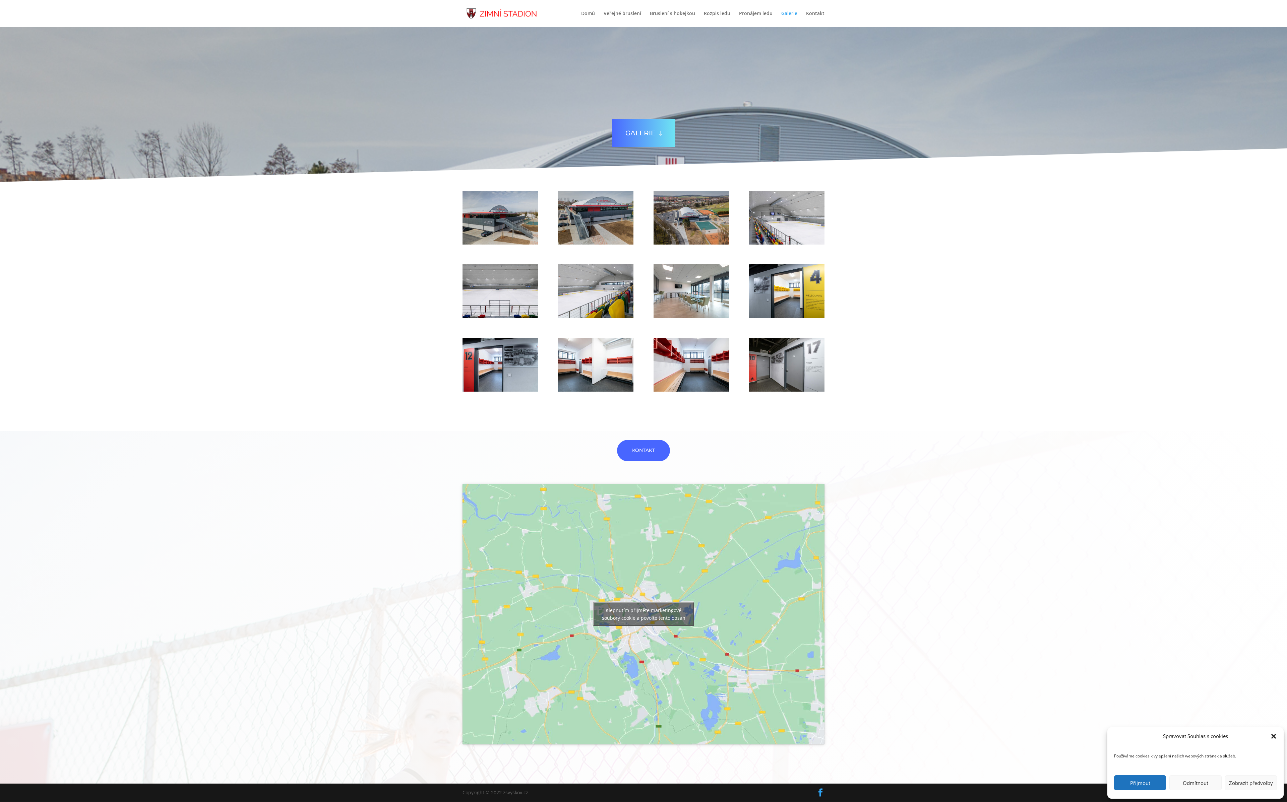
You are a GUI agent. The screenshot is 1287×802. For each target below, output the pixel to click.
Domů (588, 13)
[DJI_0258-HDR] (691, 243)
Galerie (789, 13)
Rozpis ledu (717, 13)
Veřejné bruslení (622, 13)
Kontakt (815, 13)
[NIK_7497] (500, 390)
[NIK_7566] (500, 316)
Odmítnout (1195, 783)
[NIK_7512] (691, 390)
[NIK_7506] (595, 390)
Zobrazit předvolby (1251, 783)
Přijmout (1140, 783)
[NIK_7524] (786, 390)
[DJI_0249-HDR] (595, 243)
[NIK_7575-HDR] (691, 316)
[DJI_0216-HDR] (500, 243)
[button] (1273, 736)
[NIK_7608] (595, 316)
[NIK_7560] (786, 243)
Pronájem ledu (756, 13)
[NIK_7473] (786, 316)
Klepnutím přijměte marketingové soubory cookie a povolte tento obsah (643, 614)
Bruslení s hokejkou (672, 13)
